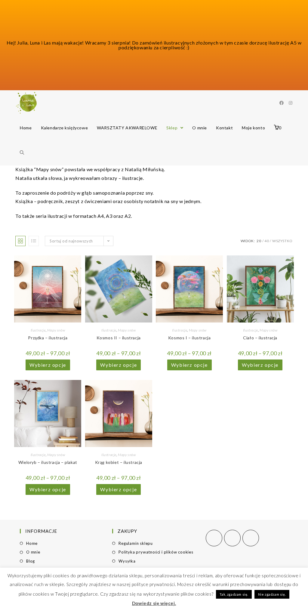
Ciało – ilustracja (260, 337)
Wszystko (282, 241)
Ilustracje (38, 330)
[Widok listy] (34, 241)
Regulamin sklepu (136, 543)
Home (32, 543)
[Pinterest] (250, 538)
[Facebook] (214, 538)
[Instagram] (232, 538)
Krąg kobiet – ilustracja (118, 462)
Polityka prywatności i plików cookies (156, 552)
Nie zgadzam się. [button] (272, 594)
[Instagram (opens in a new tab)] (290, 103)
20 (259, 241)
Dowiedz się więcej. (154, 603)
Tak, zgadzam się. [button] (234, 594)
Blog (30, 561)
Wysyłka (127, 561)
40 (266, 241)
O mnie (33, 552)
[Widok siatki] (20, 241)
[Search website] (22, 152)
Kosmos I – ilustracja (189, 337)
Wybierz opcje (47, 365)
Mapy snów (56, 330)
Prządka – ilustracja (47, 337)
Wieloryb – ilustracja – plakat (47, 462)
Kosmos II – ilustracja (119, 337)
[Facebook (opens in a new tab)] (281, 103)
